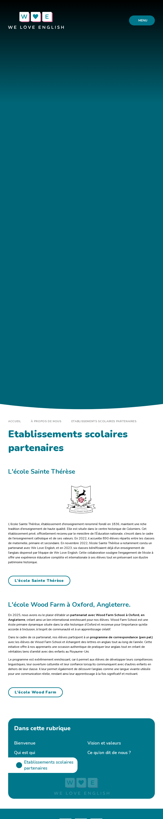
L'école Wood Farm (35, 692)
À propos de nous (46, 421)
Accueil (14, 421)
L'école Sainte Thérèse (39, 580)
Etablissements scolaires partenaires (104, 421)
